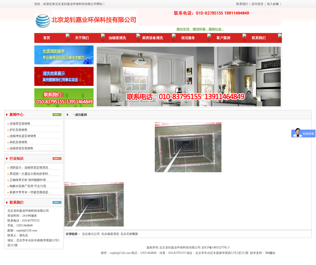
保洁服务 (188, 38)
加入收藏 (273, 4)
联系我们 (242, 4)
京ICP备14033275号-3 (215, 247)
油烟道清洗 (117, 38)
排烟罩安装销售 (20, 123)
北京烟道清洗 (110, 234)
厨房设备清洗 (152, 38)
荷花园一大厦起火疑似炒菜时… (30, 173)
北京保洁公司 (91, 234)
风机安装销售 (18, 142)
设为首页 (257, 4)
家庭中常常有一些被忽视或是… (30, 192)
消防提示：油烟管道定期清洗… (30, 167)
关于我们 (82, 38)
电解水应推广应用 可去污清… (29, 186)
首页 (46, 38)
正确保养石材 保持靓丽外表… (29, 180)
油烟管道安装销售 (21, 148)
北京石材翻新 (129, 234)
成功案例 (81, 114)
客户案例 (223, 38)
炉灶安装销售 (18, 130)
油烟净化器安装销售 (23, 136)
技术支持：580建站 (262, 253)
